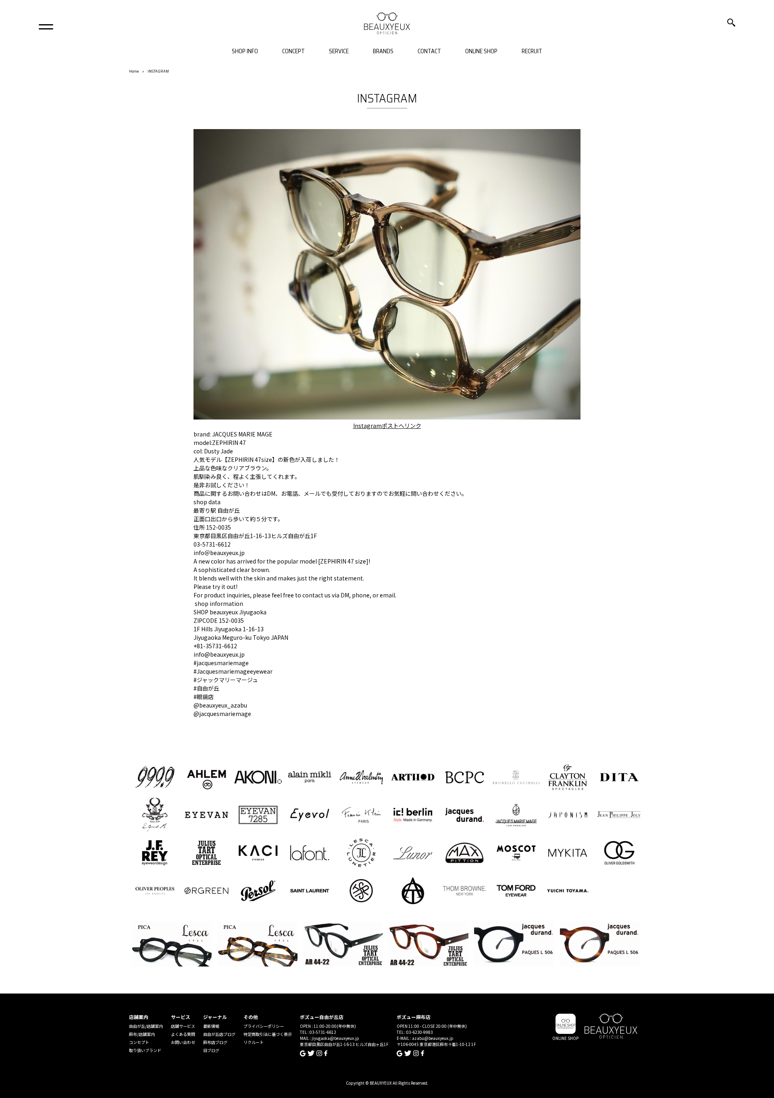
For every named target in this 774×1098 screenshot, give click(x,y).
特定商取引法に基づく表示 (267, 1034)
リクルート (253, 1042)
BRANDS (383, 51)
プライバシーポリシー (263, 1026)
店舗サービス (183, 1026)
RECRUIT (532, 51)
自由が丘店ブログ (219, 1034)
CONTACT (429, 51)
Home (134, 71)
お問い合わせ (183, 1042)
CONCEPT (293, 51)
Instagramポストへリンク (387, 426)
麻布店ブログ (215, 1042)
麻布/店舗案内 (142, 1034)
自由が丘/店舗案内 (146, 1026)
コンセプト (139, 1042)
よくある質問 (183, 1034)
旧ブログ (211, 1050)
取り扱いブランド (145, 1050)
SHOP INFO (245, 51)
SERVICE (339, 51)
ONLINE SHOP (481, 51)
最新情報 (211, 1026)
